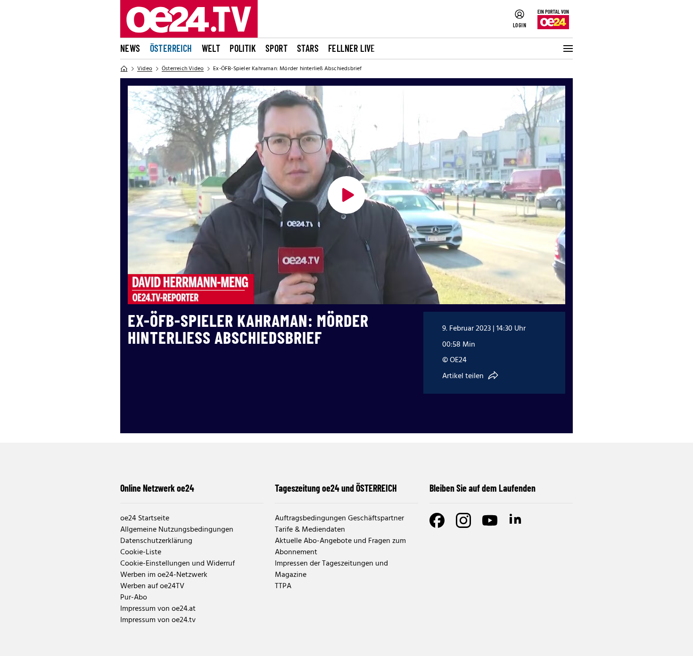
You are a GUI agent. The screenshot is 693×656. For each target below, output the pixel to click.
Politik (243, 48)
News (130, 48)
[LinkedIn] (516, 520)
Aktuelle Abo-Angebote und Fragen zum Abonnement (340, 547)
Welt (211, 48)
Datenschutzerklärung (156, 541)
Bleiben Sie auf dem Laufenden (482, 488)
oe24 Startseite (144, 518)
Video (144, 69)
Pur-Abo (133, 597)
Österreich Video (183, 69)
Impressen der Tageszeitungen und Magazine (331, 569)
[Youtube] (489, 520)
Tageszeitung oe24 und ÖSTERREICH (336, 488)
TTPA (283, 586)
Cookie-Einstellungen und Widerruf (177, 564)
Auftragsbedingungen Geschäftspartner (339, 518)
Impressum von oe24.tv (158, 620)
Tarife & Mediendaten (310, 530)
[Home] (124, 69)
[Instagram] (463, 520)
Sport (276, 48)
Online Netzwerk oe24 (157, 488)
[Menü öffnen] (567, 48)
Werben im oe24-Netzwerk (163, 575)
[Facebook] (437, 520)
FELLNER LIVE (351, 48)
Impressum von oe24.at (158, 609)
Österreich (171, 48)
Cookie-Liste (140, 552)
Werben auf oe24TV (152, 586)
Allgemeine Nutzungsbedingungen (176, 530)
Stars (308, 48)
